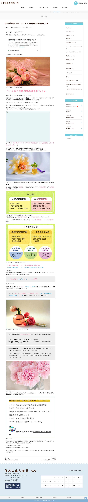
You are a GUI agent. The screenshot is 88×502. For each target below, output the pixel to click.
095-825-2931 (82, 3)
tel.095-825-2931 (75, 470)
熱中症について (69, 55)
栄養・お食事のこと (71, 80)
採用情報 (69, 497)
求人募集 (64, 7)
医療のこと (68, 35)
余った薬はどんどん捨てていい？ (13, 459)
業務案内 (31, 7)
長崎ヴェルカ (69, 94)
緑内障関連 (68, 63)
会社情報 (55, 7)
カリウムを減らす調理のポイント (48, 459)
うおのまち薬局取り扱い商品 (73, 89)
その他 (67, 27)
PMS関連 (68, 38)
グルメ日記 (68, 31)
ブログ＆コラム (43, 7)
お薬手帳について (70, 42)
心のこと (68, 72)
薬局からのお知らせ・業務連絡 (73, 84)
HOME (22, 7)
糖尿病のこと (69, 59)
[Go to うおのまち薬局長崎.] (49, 11)
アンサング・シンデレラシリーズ (74, 46)
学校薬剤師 (68, 68)
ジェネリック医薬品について (73, 52)
